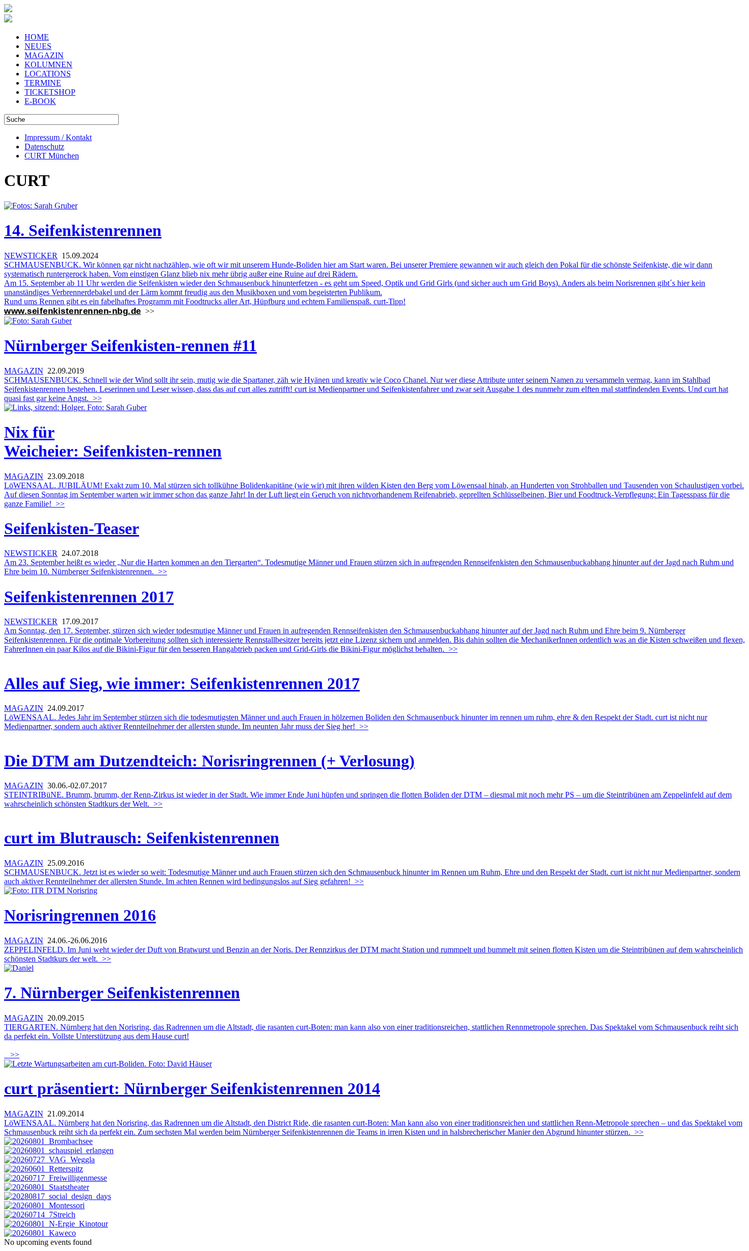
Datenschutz (44, 146)
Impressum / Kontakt (58, 137)
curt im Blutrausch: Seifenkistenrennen (141, 838)
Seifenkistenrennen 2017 (89, 597)
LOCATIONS (47, 73)
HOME (36, 37)
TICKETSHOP (49, 92)
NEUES (37, 46)
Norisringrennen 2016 (80, 915)
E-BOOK (40, 101)
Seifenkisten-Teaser (71, 528)
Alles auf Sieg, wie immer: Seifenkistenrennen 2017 (182, 683)
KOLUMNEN (48, 64)
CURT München (51, 155)
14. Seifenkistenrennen (83, 230)
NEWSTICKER (31, 255)
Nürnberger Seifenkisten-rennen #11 (130, 345)
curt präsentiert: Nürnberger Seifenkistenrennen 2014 (192, 1088)
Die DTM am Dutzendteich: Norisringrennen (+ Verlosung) (209, 761)
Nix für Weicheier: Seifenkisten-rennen (113, 441)
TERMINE (42, 82)
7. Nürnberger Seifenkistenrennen (122, 992)
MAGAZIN (44, 55)
